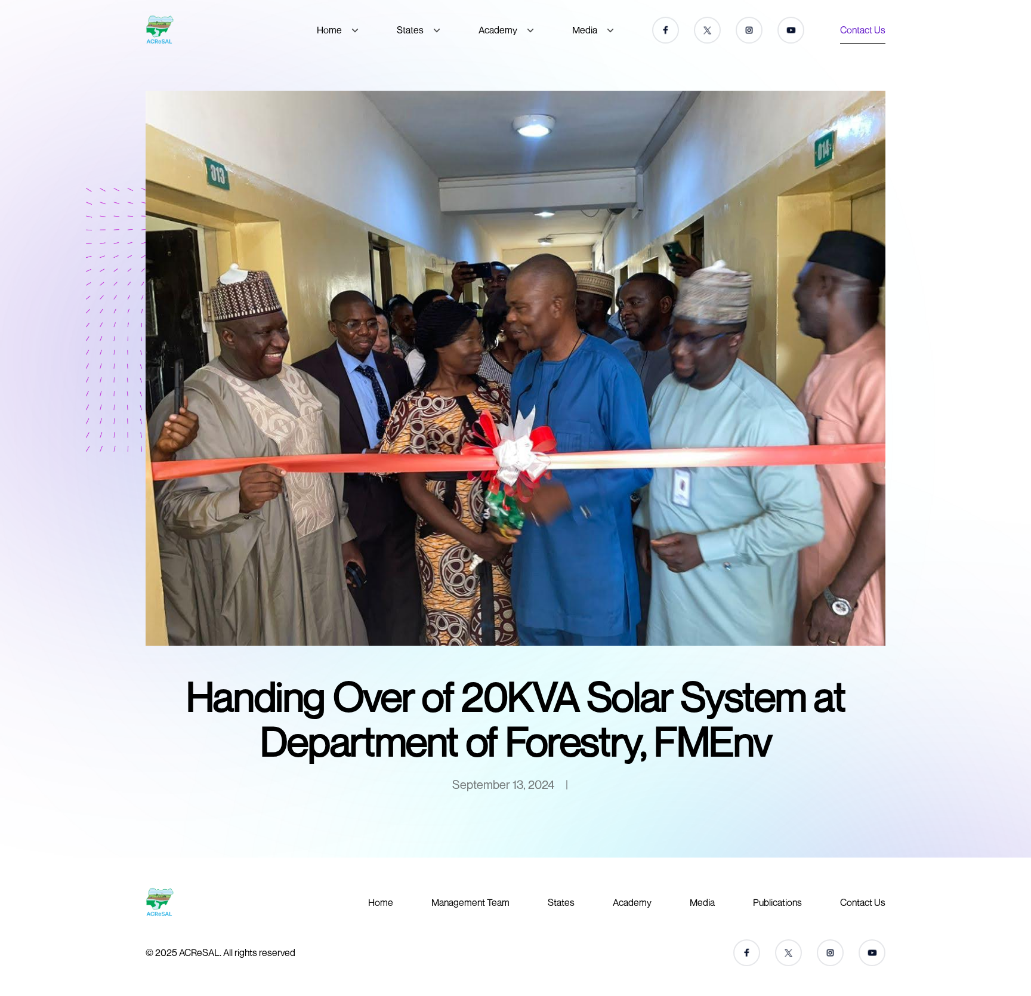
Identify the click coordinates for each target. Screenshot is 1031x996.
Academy (498, 30)
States (410, 30)
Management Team (470, 902)
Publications (777, 902)
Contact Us (862, 30)
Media (584, 30)
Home (329, 30)
